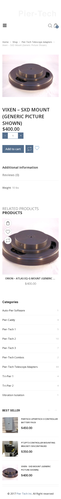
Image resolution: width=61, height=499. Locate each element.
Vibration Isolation (13, 395)
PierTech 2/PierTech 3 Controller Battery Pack (39, 421)
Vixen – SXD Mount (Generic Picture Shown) (26, 116)
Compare (29, 149)
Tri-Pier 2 (7, 385)
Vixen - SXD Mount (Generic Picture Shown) (36, 468)
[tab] (25, 167)
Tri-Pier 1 (7, 376)
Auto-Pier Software (13, 310)
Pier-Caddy (8, 320)
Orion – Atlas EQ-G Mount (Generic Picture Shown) (30, 278)
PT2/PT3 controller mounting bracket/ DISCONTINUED (38, 444)
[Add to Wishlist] (37, 148)
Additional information (20, 167)
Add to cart (13, 149)
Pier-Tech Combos (13, 357)
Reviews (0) (10, 175)
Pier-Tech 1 (9, 329)
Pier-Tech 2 (9, 338)
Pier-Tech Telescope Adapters (37, 41)
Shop (15, 41)
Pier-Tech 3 (9, 348)
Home (5, 41)
